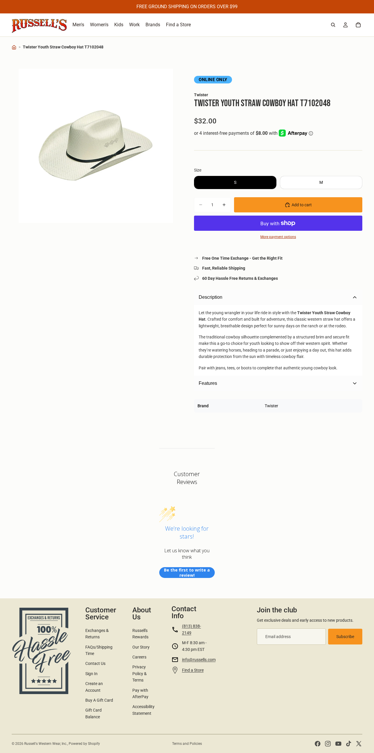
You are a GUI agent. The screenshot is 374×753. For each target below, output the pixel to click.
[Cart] (358, 24)
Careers (139, 657)
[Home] (14, 47)
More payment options (278, 237)
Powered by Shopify (84, 744)
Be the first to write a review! (187, 572)
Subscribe (345, 636)
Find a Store (193, 670)
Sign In (91, 673)
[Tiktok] (348, 743)
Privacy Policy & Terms (139, 673)
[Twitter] (358, 743)
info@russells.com (199, 659)
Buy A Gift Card (99, 700)
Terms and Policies (187, 744)
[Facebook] (317, 743)
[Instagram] (327, 743)
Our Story (141, 647)
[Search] (333, 24)
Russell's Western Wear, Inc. (45, 744)
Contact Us (95, 663)
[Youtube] (338, 743)
